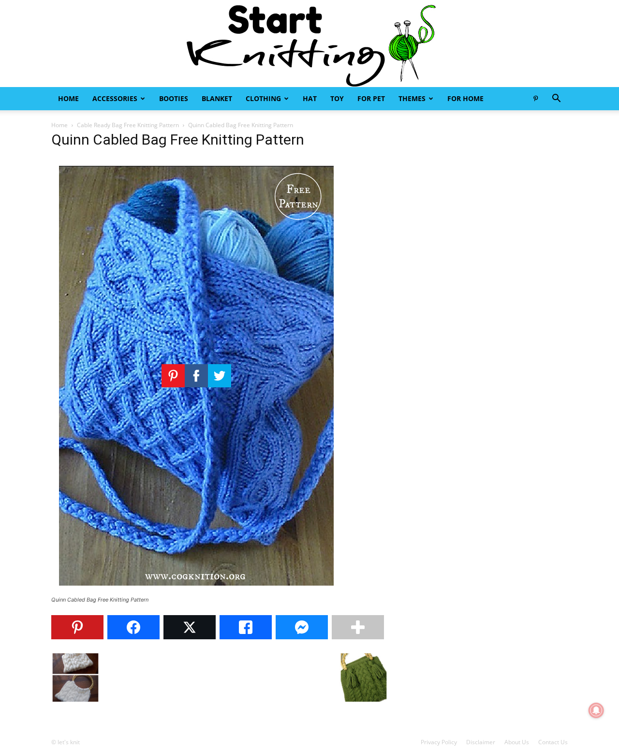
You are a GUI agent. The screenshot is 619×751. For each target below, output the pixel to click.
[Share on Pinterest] (77, 627)
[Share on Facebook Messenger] (302, 627)
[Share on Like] (246, 627)
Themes (412, 98)
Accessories (114, 98)
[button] (556, 99)
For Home (465, 98)
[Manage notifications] (596, 710)
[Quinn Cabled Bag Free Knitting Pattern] (196, 591)
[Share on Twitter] (189, 627)
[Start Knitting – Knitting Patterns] (309, 43)
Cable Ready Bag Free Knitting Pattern (128, 125)
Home (68, 98)
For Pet (371, 98)
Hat (310, 98)
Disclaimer (480, 742)
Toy (337, 98)
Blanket (217, 98)
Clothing (263, 98)
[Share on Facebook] (133, 627)
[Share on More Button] (358, 627)
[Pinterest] (535, 98)
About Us (516, 742)
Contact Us (553, 742)
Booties (173, 98)
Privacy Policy (439, 742)
